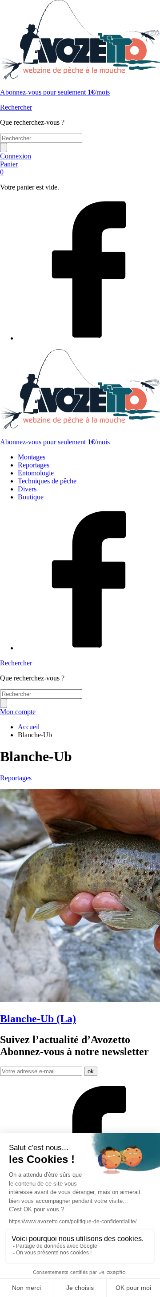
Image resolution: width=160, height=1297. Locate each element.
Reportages (33, 465)
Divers (27, 489)
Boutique (31, 497)
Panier (9, 168)
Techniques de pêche (47, 481)
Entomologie (36, 473)
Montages (31, 457)
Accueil (29, 727)
